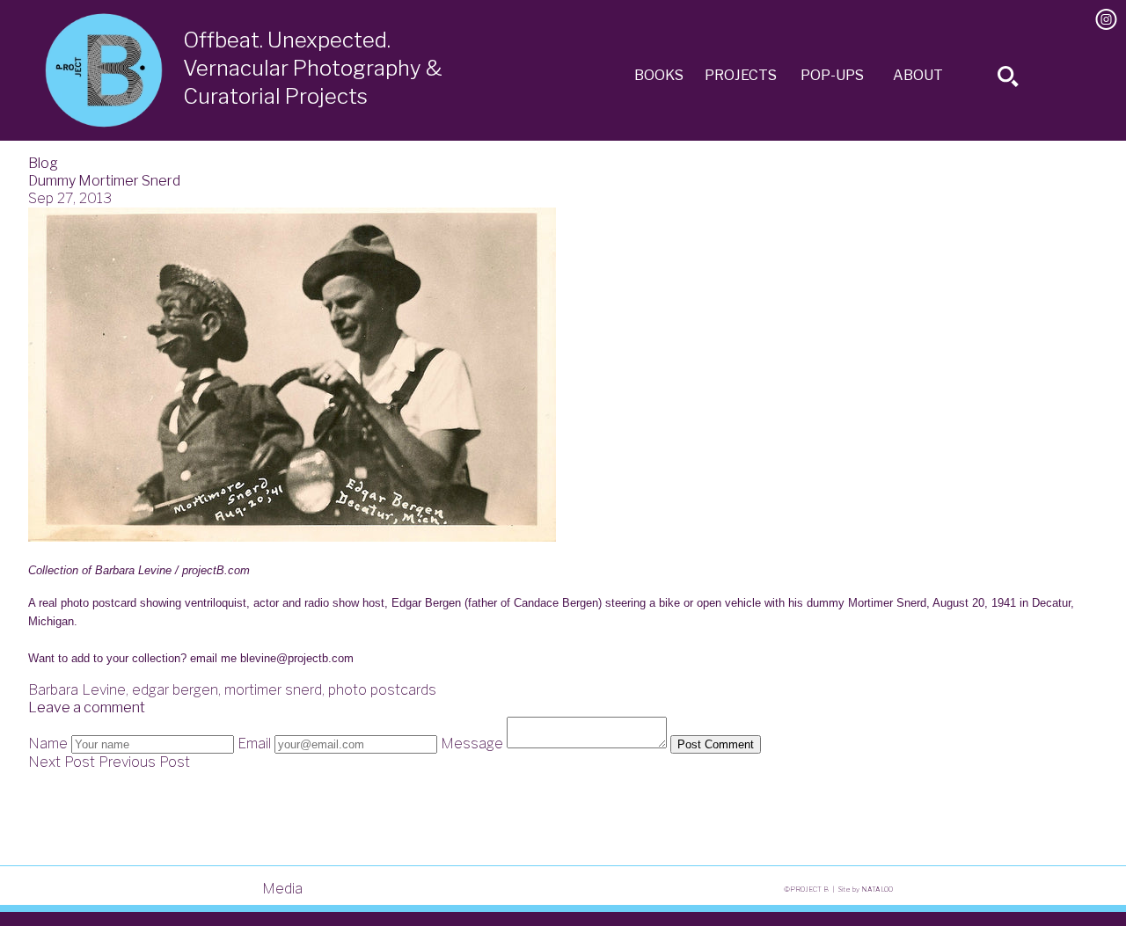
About (918, 75)
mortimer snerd (273, 690)
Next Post (61, 762)
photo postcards (382, 690)
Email (254, 743)
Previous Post (144, 762)
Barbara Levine (77, 690)
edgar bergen (175, 690)
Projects (741, 75)
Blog (43, 163)
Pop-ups (832, 75)
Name (48, 743)
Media (282, 888)
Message (472, 743)
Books (659, 75)
